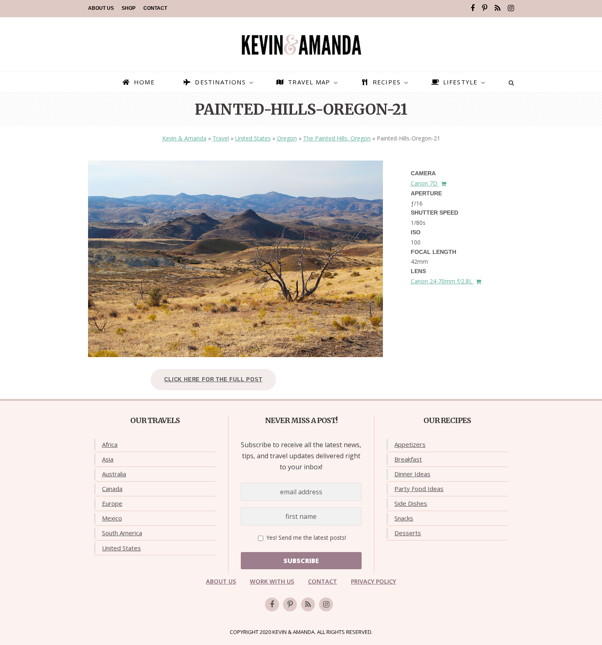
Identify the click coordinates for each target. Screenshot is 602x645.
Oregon (287, 138)
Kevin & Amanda (184, 138)
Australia (114, 474)
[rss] (497, 8)
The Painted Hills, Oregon (337, 138)
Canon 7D (425, 183)
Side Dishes (410, 503)
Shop (129, 8)
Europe (112, 503)
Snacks (403, 518)
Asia (107, 459)
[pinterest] (484, 8)
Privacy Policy (373, 581)
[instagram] (511, 8)
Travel (221, 138)
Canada (112, 488)
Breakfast (408, 459)
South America (122, 533)
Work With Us (272, 581)
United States (253, 138)
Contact (155, 8)
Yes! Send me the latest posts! (305, 537)
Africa (110, 444)
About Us (101, 8)
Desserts (407, 533)
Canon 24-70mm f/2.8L (442, 281)
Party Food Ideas (419, 488)
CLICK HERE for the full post (213, 379)
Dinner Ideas (412, 474)
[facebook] (473, 8)
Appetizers (409, 444)
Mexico (112, 518)
